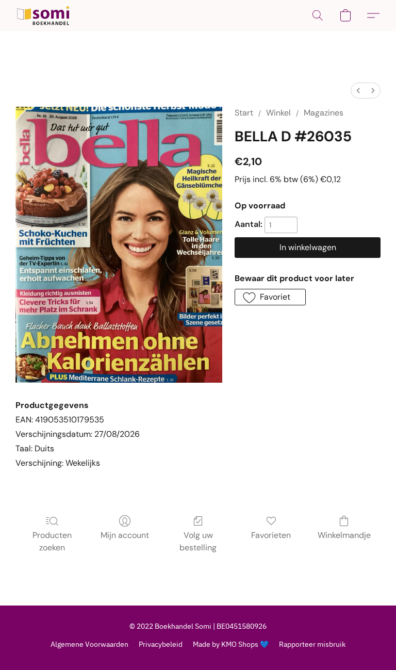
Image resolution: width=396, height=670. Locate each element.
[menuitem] (358, 90)
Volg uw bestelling (198, 541)
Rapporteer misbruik (312, 644)
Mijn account (125, 535)
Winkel (278, 112)
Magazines (323, 112)
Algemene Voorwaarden (89, 644)
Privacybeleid (161, 644)
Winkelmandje (344, 535)
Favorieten (271, 535)
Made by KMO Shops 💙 (231, 644)
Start (244, 112)
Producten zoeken (52, 541)
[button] (43, 15)
